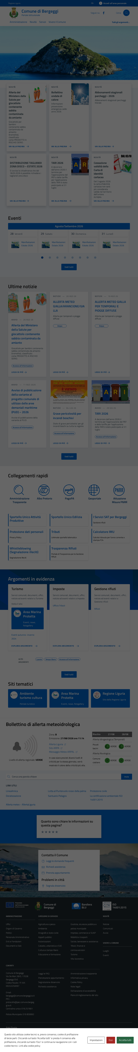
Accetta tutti (125, 1040)
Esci (111, 1040)
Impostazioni (96, 1040)
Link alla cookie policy (29, 1046)
